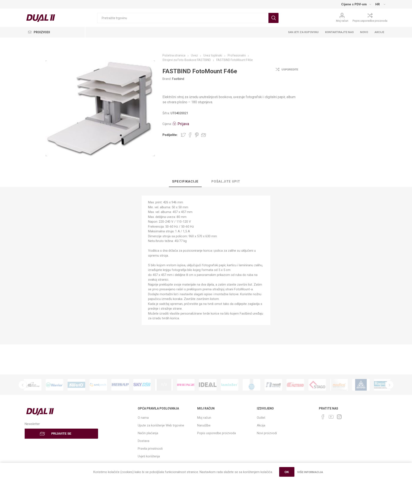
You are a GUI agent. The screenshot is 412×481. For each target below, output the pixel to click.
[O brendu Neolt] (273, 385)
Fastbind (178, 79)
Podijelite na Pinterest (197, 134)
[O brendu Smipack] (98, 385)
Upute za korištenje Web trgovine (161, 425)
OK (287, 472)
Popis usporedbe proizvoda (370, 20)
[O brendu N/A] (164, 385)
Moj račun (342, 20)
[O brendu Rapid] (383, 385)
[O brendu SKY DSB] (142, 385)
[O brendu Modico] (339, 385)
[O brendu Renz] (186, 385)
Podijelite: (170, 135)
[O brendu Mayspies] (361, 385)
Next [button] (389, 385)
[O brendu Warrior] (54, 385)
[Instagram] (339, 416)
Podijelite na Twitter (183, 134)
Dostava (143, 441)
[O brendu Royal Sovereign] (32, 385)
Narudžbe (204, 425)
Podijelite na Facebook (190, 134)
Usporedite (290, 69)
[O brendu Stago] (317, 385)
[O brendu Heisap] (120, 385)
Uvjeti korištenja (149, 456)
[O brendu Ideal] (208, 385)
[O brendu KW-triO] (76, 385)
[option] (33, 385)
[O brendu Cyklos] (251, 385)
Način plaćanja (148, 433)
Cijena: (167, 124)
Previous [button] (22, 385)
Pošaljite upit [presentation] (225, 181)
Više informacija (310, 472)
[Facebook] (323, 416)
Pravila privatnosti (150, 449)
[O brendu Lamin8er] (229, 385)
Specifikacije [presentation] (185, 181)
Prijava (183, 124)
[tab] (185, 181)
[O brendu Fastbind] (295, 385)
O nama (143, 418)
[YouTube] (331, 416)
